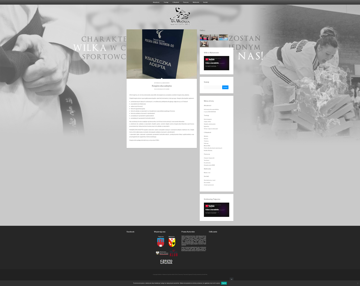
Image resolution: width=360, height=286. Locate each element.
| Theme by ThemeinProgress (185, 274)
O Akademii (176, 2)
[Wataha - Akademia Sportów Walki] (180, 16)
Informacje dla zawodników (161, 82)
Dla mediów (207, 182)
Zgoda (224, 283)
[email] (231, 279)
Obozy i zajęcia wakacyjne (211, 128)
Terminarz (206, 160)
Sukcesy (206, 143)
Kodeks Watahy (208, 150)
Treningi (166, 2)
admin (167, 89)
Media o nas (207, 172)
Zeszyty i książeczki (209, 158)
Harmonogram (208, 119)
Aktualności (156, 2)
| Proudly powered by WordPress (199, 274)
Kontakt (205, 2)
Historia (206, 138)
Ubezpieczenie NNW (209, 165)
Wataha (206, 136)
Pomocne (186, 2)
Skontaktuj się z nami (209, 180)
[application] (216, 63)
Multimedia (196, 2)
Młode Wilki (207, 145)
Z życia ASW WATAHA (210, 111)
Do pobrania (207, 162)
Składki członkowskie (209, 124)
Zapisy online (207, 121)
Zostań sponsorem (209, 185)
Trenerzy (206, 141)
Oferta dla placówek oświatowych (213, 148)
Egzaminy (206, 126)
